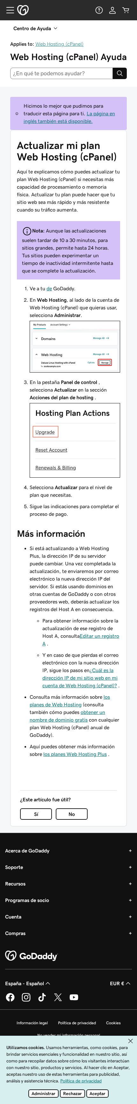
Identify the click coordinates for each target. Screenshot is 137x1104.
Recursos (15, 883)
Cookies (113, 1023)
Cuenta (13, 916)
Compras (15, 933)
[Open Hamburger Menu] (7, 10)
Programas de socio (27, 900)
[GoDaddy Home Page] (31, 956)
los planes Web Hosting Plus (75, 754)
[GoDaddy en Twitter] (58, 1000)
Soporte (14, 867)
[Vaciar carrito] (125, 10)
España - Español (24, 983)
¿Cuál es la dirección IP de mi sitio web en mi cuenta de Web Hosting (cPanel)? (80, 678)
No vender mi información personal (68, 1035)
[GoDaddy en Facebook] (10, 1000)
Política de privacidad (77, 1023)
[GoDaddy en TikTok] (42, 1000)
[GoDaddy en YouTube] (74, 1000)
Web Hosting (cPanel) (59, 43)
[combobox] (61, 73)
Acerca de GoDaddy (27, 850)
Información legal (32, 1023)
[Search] (120, 73)
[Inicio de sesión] (112, 10)
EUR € (117, 983)
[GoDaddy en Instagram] (26, 1000)
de (49, 288)
